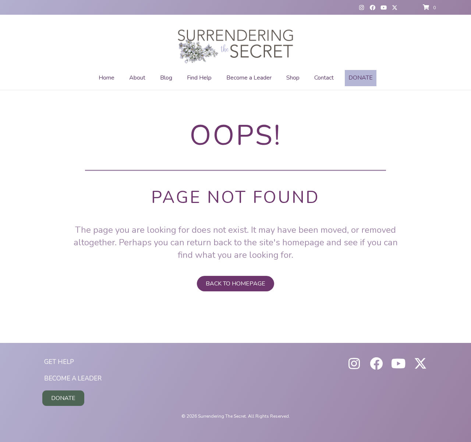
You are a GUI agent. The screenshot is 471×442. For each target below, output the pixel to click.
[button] (361, 7)
